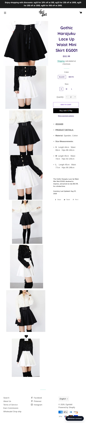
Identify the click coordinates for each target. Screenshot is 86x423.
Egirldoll (69, 404)
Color (66, 72)
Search (6, 398)
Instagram (37, 405)
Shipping (60, 61)
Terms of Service (10, 405)
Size (66, 84)
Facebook (37, 398)
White (71, 77)
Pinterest (37, 401)
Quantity (60, 97)
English (63, 399)
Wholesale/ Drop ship (12, 412)
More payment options (66, 116)
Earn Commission (10, 408)
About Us (7, 401)
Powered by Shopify (66, 407)
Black (62, 77)
